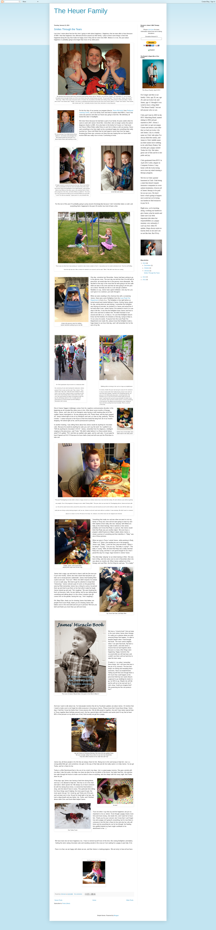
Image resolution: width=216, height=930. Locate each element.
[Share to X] (90, 894)
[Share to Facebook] (92, 894)
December (147, 265)
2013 (144, 277)
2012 (144, 279)
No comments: (78, 894)
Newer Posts (58, 900)
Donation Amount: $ (151, 36)
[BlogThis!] (88, 894)
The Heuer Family (80, 11)
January (147, 271)
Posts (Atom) (66, 903)
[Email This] (86, 894)
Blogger (116, 915)
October (146, 268)
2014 (144, 263)
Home (94, 900)
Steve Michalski (118, 110)
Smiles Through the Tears (68, 29)
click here (151, 29)
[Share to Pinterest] (94, 894)
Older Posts (129, 900)
